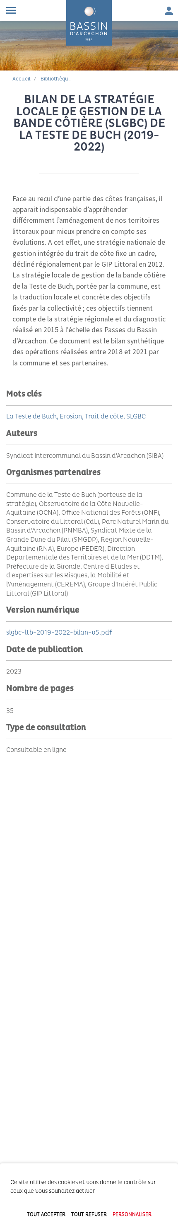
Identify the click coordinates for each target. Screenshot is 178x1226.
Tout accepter (46, 1214)
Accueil (21, 78)
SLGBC (136, 416)
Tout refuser (89, 1214)
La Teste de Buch (31, 416)
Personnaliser (132, 1214)
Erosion (71, 416)
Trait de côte (104, 416)
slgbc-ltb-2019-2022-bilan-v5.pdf (59, 632)
